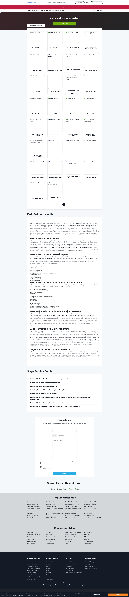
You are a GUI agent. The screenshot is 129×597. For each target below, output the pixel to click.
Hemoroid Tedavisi (51, 506)
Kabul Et (118, 594)
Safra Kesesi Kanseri (32, 537)
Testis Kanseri (49, 532)
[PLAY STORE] (61, 585)
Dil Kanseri (49, 541)
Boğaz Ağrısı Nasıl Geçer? (34, 511)
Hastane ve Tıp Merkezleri (34, 568)
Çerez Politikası (57, 595)
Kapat (63, 595)
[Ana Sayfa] (31, 2)
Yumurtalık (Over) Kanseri (34, 534)
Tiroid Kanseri (31, 543)
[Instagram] (58, 489)
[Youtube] (70, 489)
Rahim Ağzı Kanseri (32, 532)
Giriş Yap (80, 2)
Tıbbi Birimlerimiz (43, 7)
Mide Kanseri (87, 537)
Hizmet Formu (65, 23)
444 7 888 (99, 10)
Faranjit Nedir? (31, 517)
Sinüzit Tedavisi (88, 506)
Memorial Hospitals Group (91, 568)
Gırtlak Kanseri (50, 543)
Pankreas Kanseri (88, 541)
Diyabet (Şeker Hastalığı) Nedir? (92, 517)
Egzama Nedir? (31, 513)
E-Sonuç (48, 564)
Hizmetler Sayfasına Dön (36, 25)
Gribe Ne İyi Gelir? (51, 504)
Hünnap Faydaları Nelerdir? (53, 511)
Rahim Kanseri (31, 539)
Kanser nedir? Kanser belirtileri (73, 532)
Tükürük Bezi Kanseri (70, 534)
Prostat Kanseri (88, 546)
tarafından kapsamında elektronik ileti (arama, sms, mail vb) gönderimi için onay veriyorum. (64, 467)
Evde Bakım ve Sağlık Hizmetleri (47, 10)
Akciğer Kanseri (50, 537)
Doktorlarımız (54, 7)
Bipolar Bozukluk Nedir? (33, 508)
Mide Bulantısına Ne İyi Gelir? (73, 508)
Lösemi (67, 543)
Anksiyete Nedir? (32, 502)
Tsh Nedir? (86, 511)
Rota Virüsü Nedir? (70, 517)
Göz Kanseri (49, 546)
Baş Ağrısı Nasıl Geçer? (33, 504)
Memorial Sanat (89, 566)
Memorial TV (69, 562)
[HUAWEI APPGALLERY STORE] (78, 585)
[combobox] (54, 435)
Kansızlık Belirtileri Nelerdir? (72, 504)
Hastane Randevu (51, 562)
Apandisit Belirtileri (51, 502)
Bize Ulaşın (49, 577)
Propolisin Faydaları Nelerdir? (73, 515)
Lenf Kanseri (68, 541)
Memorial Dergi (70, 570)
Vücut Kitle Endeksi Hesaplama (73, 502)
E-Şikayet (48, 572)
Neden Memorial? (32, 564)
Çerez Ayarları (96, 594)
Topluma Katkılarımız (32, 570)
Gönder (64, 473)
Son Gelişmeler (70, 566)
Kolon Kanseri (68, 539)
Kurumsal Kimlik (31, 572)
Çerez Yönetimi (50, 579)
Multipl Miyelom (88, 539)
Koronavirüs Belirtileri (71, 506)
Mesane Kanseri (88, 532)
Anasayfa (29, 10)
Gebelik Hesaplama (89, 515)
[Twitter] (64, 489)
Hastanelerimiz (31, 7)
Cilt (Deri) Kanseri (50, 539)
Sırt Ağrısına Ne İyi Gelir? (90, 504)
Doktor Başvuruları (51, 574)
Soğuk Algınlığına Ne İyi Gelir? (92, 508)
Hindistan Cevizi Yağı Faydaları (54, 508)
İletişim (100, 7)
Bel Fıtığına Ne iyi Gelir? (33, 506)
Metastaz (86, 534)
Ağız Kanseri (49, 534)
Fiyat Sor (48, 566)
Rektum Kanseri (31, 541)
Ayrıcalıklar (68, 574)
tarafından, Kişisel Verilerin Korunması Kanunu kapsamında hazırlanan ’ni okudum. (63, 463)
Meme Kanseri (69, 546)
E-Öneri (48, 570)
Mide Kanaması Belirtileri (71, 511)
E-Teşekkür (49, 568)
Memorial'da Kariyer (89, 7)
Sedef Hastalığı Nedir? (90, 502)
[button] (72, 2)
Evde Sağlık (88, 564)
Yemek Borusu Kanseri (33, 546)
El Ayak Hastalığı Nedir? (33, 515)
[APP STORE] (49, 585)
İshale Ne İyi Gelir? (51, 517)
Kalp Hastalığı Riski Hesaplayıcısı (74, 572)
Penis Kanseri (87, 543)
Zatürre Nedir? (88, 513)
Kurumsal (78, 7)
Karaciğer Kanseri (70, 537)
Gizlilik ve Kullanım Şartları (34, 577)
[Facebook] (52, 489)
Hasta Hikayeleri (70, 568)
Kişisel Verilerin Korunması (34, 574)
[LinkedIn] (76, 489)
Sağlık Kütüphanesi (67, 7)
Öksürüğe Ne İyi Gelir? (71, 513)
